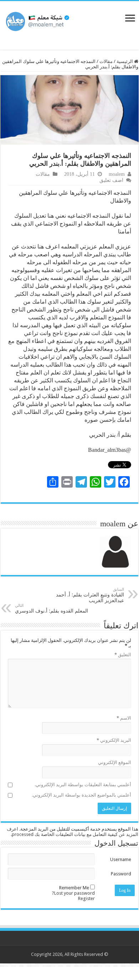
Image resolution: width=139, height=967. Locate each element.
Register (86, 898)
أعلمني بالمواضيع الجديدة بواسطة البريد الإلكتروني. (81, 795)
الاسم (124, 718)
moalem (117, 174)
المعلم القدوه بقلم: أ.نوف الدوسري (51, 608)
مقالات (106, 61)
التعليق (122, 654)
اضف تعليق (111, 180)
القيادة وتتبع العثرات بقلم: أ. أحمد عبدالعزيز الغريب (90, 595)
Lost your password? (73, 893)
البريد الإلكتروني (114, 740)
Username (120, 859)
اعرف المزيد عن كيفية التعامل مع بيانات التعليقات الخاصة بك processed (72, 831)
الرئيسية (125, 61)
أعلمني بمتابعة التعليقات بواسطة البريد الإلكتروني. (83, 784)
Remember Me (74, 887)
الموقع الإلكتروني (114, 762)
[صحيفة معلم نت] (69, 20)
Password (121, 873)
